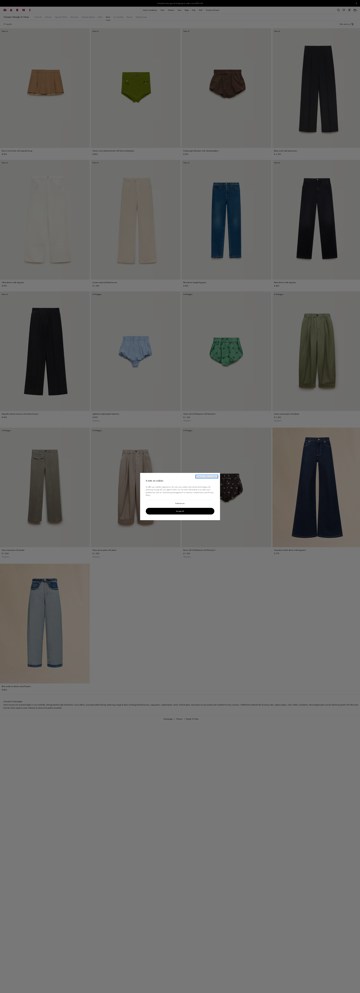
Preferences (180, 503)
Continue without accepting (207, 476)
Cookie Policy (198, 492)
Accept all (180, 511)
